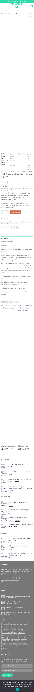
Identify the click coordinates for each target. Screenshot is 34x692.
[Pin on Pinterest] (15, 227)
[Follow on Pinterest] (15, 578)
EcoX (15, 632)
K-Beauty (4, 638)
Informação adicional (8, 242)
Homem (22, 635)
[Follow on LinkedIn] (18, 578)
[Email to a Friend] (12, 227)
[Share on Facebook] (6, 227)
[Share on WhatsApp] (3, 227)
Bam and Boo (23, 624)
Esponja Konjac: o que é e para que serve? (18, 613)
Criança (20, 629)
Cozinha (13, 629)
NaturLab (23, 640)
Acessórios (5, 624)
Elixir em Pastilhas (26, 171)
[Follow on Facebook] (3, 578)
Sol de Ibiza (13, 646)
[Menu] (2, 6)
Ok (17, 689)
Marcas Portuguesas (24, 638)
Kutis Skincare (13, 638)
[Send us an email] (12, 578)
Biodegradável (12, 627)
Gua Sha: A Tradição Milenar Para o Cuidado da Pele (18, 597)
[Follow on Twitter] (9, 578)
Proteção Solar (17, 643)
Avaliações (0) (5, 245)
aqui (9, 292)
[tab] (17, 238)
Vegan (21, 224)
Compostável (5, 629)
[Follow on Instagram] (6, 578)
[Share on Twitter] (9, 227)
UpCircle (20, 646)
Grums (16, 635)
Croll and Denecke (7, 632)
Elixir (17, 171)
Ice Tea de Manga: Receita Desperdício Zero (15, 602)
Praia (10, 643)
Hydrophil (28, 635)
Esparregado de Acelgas (14, 607)
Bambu (4, 627)
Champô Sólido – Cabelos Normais (23, 447)
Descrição (4, 238)
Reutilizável (5, 646)
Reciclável (25, 643)
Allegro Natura (14, 624)
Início (3, 171)
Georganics (10, 224)
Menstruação (5, 640)
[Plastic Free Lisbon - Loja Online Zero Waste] (17, 6)
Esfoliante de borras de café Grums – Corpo (8, 447)
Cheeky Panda (22, 627)
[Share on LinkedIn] (18, 227)
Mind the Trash (15, 640)
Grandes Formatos (7, 635)
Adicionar (16, 212)
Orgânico (16, 224)
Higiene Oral (10, 171)
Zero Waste (5, 648)
